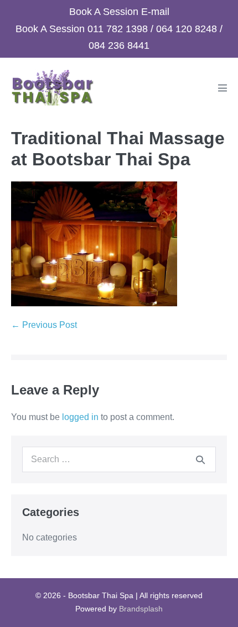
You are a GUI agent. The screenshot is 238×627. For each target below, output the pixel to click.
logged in (80, 417)
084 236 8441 (119, 45)
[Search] (200, 459)
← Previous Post (44, 325)
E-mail (155, 11)
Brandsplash (141, 608)
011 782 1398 (117, 28)
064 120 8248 (186, 28)
